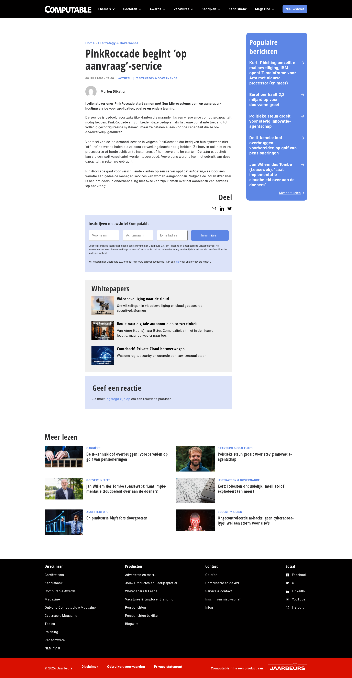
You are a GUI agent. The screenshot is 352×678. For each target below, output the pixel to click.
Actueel (124, 78)
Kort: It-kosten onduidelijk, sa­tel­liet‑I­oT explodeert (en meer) (251, 488)
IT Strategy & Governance (118, 43)
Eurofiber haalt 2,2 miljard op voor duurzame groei (267, 99)
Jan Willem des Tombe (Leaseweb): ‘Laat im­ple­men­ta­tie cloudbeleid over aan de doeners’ (126, 488)
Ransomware (55, 640)
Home (90, 43)
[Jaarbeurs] (285, 668)
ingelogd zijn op (118, 399)
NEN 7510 (52, 648)
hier (178, 261)
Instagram (300, 607)
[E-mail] (213, 208)
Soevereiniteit (98, 480)
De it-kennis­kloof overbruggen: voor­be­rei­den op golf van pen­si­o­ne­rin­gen (127, 456)
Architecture (97, 512)
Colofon (211, 575)
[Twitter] (229, 208)
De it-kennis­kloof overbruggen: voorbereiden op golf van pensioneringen (273, 145)
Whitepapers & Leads (141, 591)
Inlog (209, 607)
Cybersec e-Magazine (61, 616)
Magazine (52, 599)
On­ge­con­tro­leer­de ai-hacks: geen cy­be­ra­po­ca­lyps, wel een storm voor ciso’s (256, 520)
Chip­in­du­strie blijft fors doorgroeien (116, 518)
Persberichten (135, 607)
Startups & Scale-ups (235, 448)
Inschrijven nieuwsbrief (223, 599)
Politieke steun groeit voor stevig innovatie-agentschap (270, 121)
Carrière (93, 448)
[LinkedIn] (221, 208)
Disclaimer (89, 667)
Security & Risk (230, 512)
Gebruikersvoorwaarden (126, 667)
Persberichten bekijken (142, 616)
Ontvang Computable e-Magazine (70, 607)
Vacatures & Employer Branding (149, 599)
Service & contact (218, 591)
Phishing (51, 632)
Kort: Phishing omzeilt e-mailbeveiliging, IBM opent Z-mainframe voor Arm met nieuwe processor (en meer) (273, 72)
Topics (50, 624)
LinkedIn (298, 591)
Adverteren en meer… (141, 575)
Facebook (299, 575)
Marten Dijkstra (113, 91)
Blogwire (131, 624)
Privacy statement (168, 667)
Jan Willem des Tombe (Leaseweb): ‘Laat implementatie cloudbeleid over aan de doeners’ (272, 174)
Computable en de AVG (222, 583)
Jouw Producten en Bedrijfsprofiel (151, 583)
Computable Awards (60, 591)
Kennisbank (54, 583)
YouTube (298, 599)
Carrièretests (54, 575)
